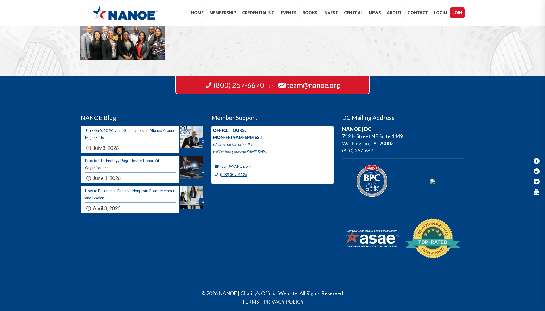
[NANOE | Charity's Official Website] (125, 13)
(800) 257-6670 (359, 150)
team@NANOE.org (235, 166)
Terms (250, 301)
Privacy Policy (283, 301)
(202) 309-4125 (233, 174)
